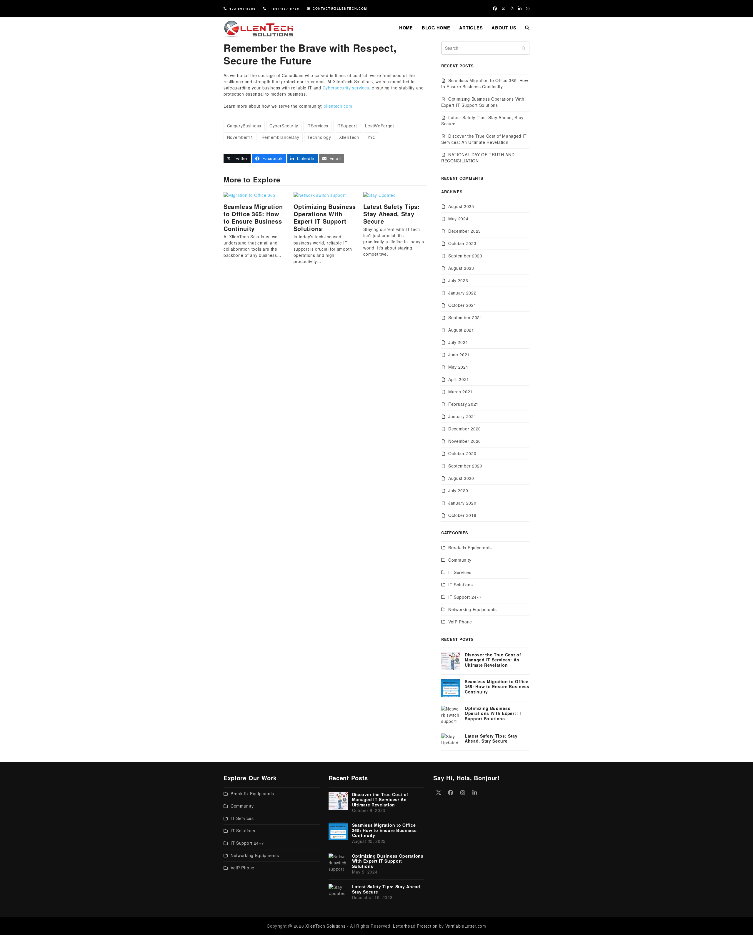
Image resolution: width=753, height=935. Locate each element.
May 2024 (458, 219)
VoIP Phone (460, 622)
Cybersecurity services (346, 88)
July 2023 (458, 280)
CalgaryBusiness (244, 126)
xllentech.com (338, 106)
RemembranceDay (280, 137)
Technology (319, 137)
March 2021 (460, 392)
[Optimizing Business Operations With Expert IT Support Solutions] (320, 194)
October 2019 (462, 515)
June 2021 (459, 354)
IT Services (460, 572)
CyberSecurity (283, 126)
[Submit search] (523, 48)
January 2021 (462, 416)
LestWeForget (379, 126)
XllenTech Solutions (325, 926)
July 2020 (458, 490)
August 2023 (461, 268)
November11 (240, 137)
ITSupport (346, 126)
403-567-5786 (242, 8)
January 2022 (462, 293)
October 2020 (462, 453)
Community (459, 560)
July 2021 (458, 342)
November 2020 (464, 441)
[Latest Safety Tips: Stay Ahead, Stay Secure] (379, 194)
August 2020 (461, 478)
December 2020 (464, 429)
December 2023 (464, 231)
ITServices (317, 126)
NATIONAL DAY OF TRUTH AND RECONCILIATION (478, 158)
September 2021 (465, 317)
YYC (371, 137)
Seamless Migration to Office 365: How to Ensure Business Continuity (253, 217)
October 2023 (462, 243)
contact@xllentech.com (340, 8)
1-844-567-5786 (284, 8)
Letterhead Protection (415, 926)
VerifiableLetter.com (465, 926)
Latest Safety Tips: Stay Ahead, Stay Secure (391, 213)
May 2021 (458, 367)
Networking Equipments (472, 609)
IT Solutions (460, 585)
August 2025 (461, 206)
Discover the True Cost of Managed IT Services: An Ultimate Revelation (484, 139)
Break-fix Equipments (470, 547)
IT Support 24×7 (465, 597)
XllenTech (349, 137)
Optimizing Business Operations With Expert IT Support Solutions (325, 217)
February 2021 (463, 404)
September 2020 (465, 466)
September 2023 (465, 256)
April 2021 (458, 379)
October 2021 (462, 305)
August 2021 (461, 330)
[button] (527, 27)
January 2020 (462, 503)
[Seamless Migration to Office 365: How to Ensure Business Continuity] (249, 194)
